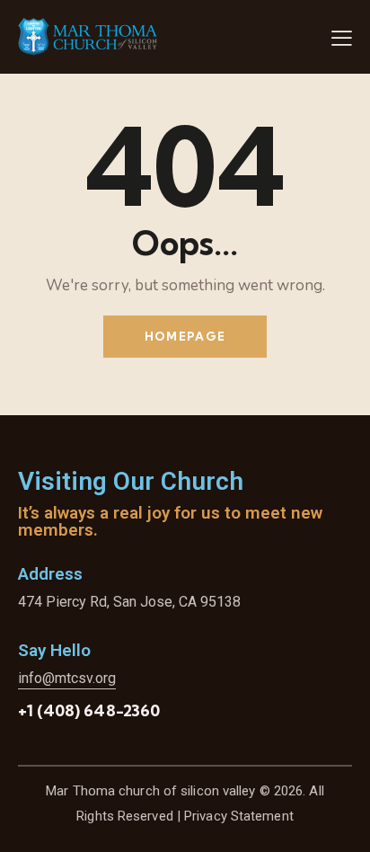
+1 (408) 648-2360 (89, 710)
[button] (341, 38)
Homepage (185, 336)
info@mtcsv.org (67, 678)
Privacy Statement (239, 816)
